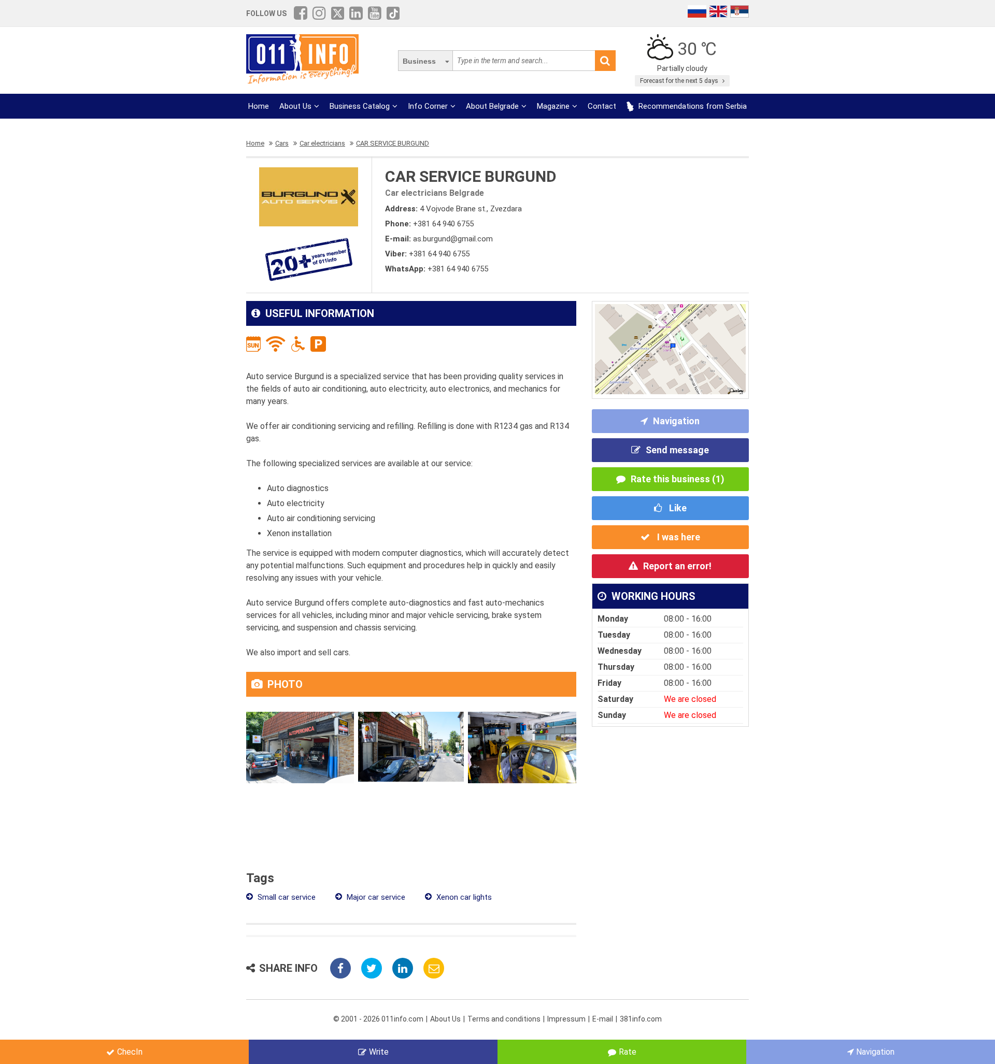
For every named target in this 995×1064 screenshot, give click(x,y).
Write (379, 1052)
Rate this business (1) (677, 478)
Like (677, 507)
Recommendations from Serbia (691, 106)
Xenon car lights (463, 897)
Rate (627, 1052)
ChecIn (130, 1052)
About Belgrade (492, 106)
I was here (677, 536)
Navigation (676, 420)
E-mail (602, 1019)
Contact (602, 106)
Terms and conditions (504, 1019)
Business (419, 61)
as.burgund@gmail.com (453, 238)
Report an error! (677, 565)
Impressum (566, 1019)
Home (258, 106)
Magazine (553, 106)
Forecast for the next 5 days (680, 80)
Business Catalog (360, 106)
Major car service (375, 897)
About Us (295, 106)
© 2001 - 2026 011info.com (378, 1019)
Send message (677, 449)
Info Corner (428, 106)
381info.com (641, 1019)
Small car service (285, 897)
